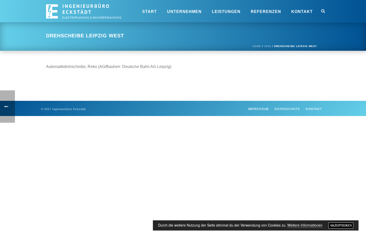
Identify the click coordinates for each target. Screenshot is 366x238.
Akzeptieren (341, 225)
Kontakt (302, 11)
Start (149, 11)
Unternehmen (184, 11)
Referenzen (266, 11)
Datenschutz (287, 109)
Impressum (258, 109)
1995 (267, 46)
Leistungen (226, 11)
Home (257, 46)
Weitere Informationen (304, 225)
